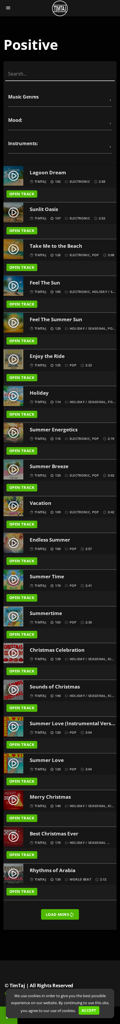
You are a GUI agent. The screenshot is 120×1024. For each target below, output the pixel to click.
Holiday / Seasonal (88, 328)
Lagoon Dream (48, 173)
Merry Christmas (50, 797)
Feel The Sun (45, 283)
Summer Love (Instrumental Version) (73, 724)
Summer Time (47, 577)
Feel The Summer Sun (56, 320)
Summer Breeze (49, 466)
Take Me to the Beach (56, 246)
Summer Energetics (53, 430)
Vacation (40, 503)
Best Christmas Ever (54, 834)
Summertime (46, 613)
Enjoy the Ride (47, 356)
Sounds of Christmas (55, 687)
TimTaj (40, 181)
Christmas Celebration (57, 650)
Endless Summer (50, 540)
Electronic (80, 181)
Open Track (21, 193)
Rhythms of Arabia (52, 870)
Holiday (39, 393)
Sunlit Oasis (44, 209)
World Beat (80, 879)
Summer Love (47, 760)
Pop (95, 255)
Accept (89, 1010)
